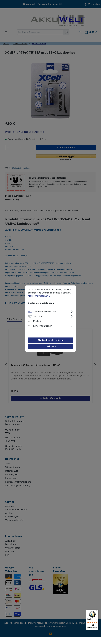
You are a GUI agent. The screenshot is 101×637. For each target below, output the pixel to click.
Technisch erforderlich (44, 311)
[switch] (30, 316)
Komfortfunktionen (42, 325)
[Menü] (96, 611)
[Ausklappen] (72, 311)
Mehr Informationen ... (39, 296)
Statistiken (38, 316)
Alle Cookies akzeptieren (51, 340)
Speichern (50, 346)
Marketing (38, 321)
